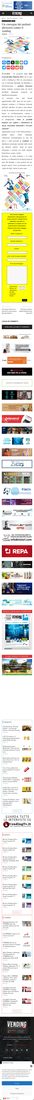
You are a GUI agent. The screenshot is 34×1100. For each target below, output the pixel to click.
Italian (7, 1098)
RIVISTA (7, 835)
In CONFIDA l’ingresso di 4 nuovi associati (11, 935)
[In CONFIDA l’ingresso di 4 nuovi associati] (26, 935)
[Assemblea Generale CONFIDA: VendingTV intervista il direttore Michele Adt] (26, 1001)
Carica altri (16, 811)
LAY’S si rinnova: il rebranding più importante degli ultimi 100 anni (11, 738)
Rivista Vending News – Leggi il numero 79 (10, 877)
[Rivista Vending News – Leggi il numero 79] (26, 877)
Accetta (17, 1083)
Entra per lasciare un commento (17, 327)
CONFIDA (7, 918)
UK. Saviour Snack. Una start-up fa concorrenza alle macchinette (9, 311)
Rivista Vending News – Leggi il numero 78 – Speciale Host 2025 (10, 886)
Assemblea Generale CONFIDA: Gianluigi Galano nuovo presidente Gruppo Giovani (11, 990)
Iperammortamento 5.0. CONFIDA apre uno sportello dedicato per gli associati (11, 925)
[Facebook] (7, 1050)
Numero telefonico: (17, 241)
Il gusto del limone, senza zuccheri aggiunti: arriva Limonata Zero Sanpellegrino (11, 802)
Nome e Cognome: (17, 233)
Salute (21, 18)
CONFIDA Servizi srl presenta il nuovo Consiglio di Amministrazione (11, 944)
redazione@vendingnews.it (20, 1045)
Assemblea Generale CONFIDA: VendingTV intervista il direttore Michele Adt (10, 1002)
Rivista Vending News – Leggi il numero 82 (10, 849)
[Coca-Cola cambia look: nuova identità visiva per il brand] (26, 769)
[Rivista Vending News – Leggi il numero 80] (26, 868)
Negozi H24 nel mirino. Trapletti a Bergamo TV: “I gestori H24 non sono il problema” (11, 967)
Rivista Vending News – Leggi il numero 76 (10, 904)
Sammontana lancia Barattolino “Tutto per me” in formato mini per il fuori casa (11, 749)
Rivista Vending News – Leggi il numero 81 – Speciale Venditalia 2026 (11, 859)
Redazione (4, 34)
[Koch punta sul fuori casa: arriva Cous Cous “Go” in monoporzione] (26, 759)
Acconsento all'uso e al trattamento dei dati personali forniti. (13, 291)
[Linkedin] (17, 1050)
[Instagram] (12, 1050)
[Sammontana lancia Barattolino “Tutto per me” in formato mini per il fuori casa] (26, 748)
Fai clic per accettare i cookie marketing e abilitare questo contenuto (17, 666)
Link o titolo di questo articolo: (17, 256)
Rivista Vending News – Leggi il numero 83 (10, 840)
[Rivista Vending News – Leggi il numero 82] (26, 849)
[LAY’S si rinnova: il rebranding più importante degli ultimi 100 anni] (26, 738)
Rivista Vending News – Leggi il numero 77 (10, 895)
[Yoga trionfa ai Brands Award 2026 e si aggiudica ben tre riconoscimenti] (26, 779)
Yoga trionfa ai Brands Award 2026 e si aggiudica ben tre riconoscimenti (11, 779)
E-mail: (17, 248)
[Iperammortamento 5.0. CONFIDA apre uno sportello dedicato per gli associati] (26, 923)
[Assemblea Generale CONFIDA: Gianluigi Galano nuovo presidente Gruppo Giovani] (26, 989)
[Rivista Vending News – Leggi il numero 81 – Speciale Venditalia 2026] (26, 858)
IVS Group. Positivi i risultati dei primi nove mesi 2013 (25, 311)
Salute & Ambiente (12, 18)
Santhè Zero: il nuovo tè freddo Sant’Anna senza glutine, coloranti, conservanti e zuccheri (10, 790)
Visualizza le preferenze (17, 1093)
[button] (31, 1066)
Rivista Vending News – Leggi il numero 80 (10, 868)
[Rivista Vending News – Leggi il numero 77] (26, 896)
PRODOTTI (8, 722)
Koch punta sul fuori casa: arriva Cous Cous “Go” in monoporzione (11, 760)
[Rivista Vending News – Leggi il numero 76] (26, 905)
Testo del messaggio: (17, 263)
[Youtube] (27, 1050)
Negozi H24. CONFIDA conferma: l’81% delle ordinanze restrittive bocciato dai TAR (10, 978)
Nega (17, 1088)
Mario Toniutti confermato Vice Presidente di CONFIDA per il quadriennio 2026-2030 (11, 955)
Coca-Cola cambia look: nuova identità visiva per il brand (11, 770)
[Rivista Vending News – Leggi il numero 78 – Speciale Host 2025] (26, 886)
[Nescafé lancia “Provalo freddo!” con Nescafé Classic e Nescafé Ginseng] (26, 728)
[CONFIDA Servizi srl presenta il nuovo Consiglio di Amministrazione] (26, 944)
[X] (22, 1050)
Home (3, 18)
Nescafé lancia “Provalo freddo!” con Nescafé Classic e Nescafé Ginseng (11, 728)
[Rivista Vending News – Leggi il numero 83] (26, 840)
